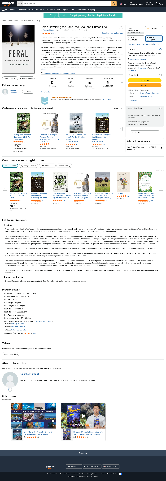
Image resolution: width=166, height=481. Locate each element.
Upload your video (11, 354)
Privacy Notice (65, 474)
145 (64, 201)
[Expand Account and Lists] (142, 4)
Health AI (13, 10)
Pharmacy (82, 10)
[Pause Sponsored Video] (53, 421)
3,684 (22, 201)
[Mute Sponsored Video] (53, 426)
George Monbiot (49, 30)
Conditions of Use (52, 474)
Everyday (91, 10)
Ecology (37, 21)
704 (42, 201)
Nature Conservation (19, 330)
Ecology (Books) (17, 324)
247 (128, 196)
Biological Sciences (26, 21)
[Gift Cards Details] (54, 9)
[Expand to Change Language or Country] (125, 4)
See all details (46, 92)
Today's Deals (24, 10)
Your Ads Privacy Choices (109, 474)
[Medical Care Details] (43, 9)
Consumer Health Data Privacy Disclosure (85, 474)
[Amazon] (8, 4)
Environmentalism (18, 327)
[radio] (135, 30)
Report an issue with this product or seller (59, 73)
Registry (65, 10)
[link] (23, 135)
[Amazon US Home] (50, 467)
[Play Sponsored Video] (83, 416)
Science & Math (13, 21)
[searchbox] (67, 3)
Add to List (135, 132)
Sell (58, 10)
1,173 (150, 201)
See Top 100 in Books (43, 321)
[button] (4, 9)
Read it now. (108, 100)
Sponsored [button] (5, 399)
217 (85, 201)
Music (73, 10)
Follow (28, 92)
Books (4, 21)
